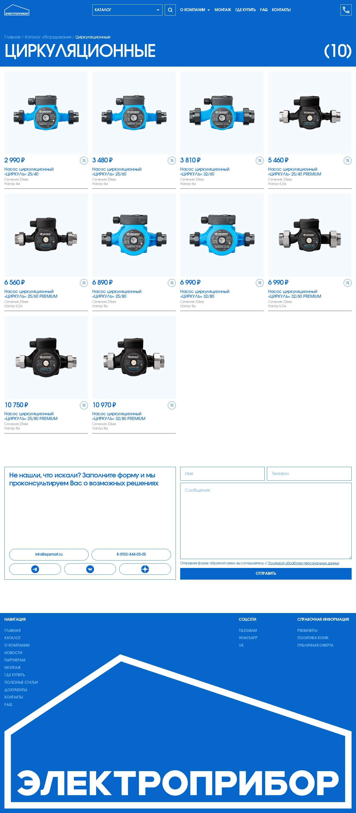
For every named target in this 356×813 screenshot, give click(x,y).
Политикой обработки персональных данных (303, 563)
